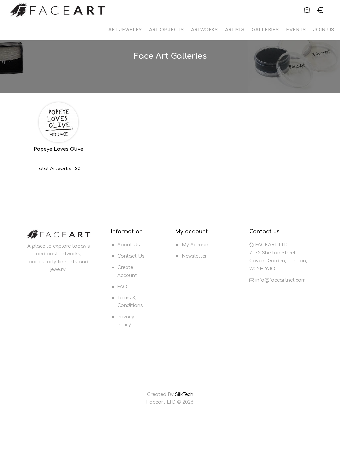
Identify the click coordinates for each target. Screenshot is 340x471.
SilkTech (184, 394)
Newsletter (194, 256)
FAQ (122, 286)
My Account (196, 244)
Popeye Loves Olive (58, 149)
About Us (128, 244)
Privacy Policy (125, 320)
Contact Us (131, 256)
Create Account (127, 271)
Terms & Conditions (130, 301)
